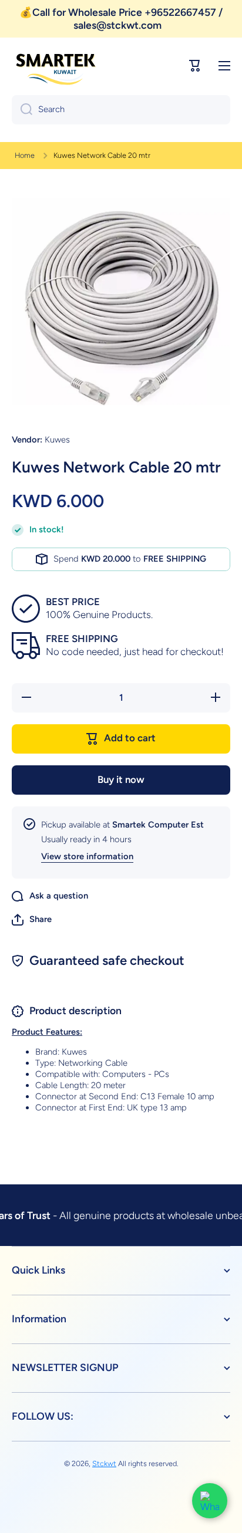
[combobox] (121, 109)
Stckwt (104, 1463)
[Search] (22, 109)
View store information (87, 856)
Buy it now (121, 779)
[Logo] (56, 65)
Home (25, 155)
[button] (32, 920)
